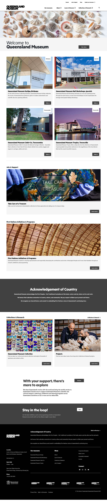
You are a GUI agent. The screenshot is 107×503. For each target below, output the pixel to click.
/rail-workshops (78, 81)
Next (80, 409)
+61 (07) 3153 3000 (10, 476)
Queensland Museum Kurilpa (36, 454)
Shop (81, 2)
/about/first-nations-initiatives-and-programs (53, 247)
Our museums (48, 8)
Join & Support (74, 2)
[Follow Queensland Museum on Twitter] (85, 470)
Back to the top (95, 430)
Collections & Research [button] (85, 8)
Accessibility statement (84, 456)
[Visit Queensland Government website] (12, 482)
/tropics (78, 132)
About (56, 454)
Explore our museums (89, 2)
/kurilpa (29, 81)
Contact (80, 459)
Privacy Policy (33, 492)
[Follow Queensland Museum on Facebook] (80, 470)
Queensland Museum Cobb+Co (37, 460)
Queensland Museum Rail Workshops (38, 457)
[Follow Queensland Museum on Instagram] (82, 470)
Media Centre (82, 453)
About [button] (58, 8)
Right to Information (42, 492)
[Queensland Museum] (15, 7)
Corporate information (84, 450)
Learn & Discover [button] (69, 8)
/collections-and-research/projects (78, 343)
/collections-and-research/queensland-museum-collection (29, 343)
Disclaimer (50, 492)
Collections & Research (60, 460)
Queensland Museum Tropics (36, 463)
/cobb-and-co (29, 132)
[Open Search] (99, 7)
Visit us (48, 103)
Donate (67, 2)
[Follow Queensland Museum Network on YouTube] (88, 470)
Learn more (53, 191)
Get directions (10, 458)
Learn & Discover (58, 457)
